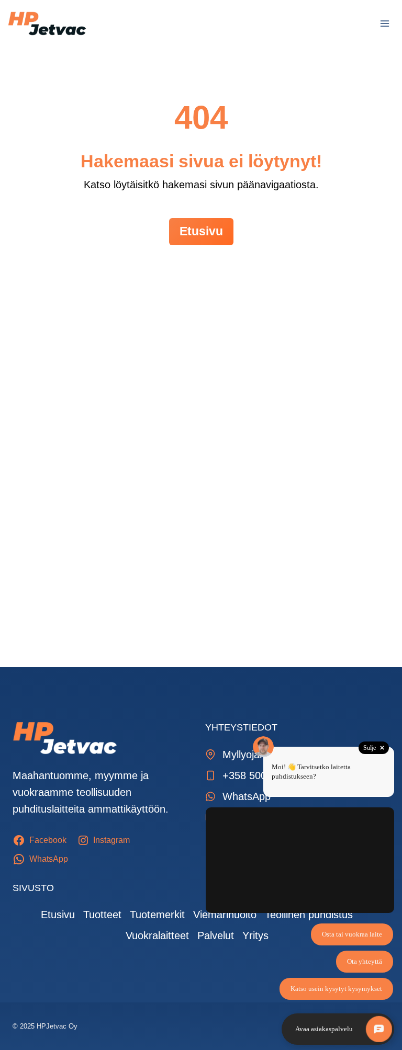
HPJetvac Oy (57, 1026)
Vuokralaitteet (157, 935)
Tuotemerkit (157, 914)
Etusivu (58, 914)
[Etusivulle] (65, 738)
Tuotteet (102, 914)
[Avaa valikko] (384, 23)
